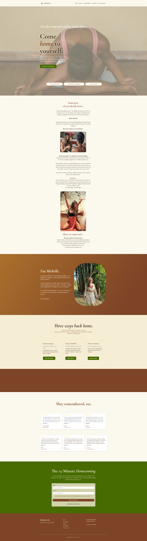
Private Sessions (66, 528)
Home (64, 519)
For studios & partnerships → (91, 524)
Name (54, 485)
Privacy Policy (70, 503)
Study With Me (66, 525)
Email (54, 490)
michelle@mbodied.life (90, 521)
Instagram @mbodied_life (91, 519)
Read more (45, 423)
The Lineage (65, 521)
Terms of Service (76, 503)
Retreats (64, 523)
